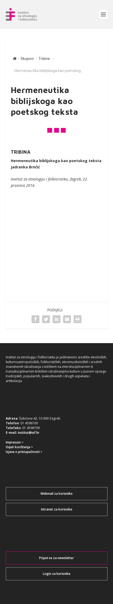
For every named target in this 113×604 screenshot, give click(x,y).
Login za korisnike (56, 573)
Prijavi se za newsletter (56, 558)
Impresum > (14, 442)
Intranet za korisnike (56, 509)
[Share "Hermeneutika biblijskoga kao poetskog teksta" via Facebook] (35, 319)
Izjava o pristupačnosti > (24, 452)
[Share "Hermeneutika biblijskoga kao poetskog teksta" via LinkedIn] (56, 319)
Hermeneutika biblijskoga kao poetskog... (49, 71)
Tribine (44, 58)
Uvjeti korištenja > (19, 447)
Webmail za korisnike (56, 493)
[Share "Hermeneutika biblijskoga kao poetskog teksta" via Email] (67, 319)
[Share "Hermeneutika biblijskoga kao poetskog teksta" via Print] (77, 319)
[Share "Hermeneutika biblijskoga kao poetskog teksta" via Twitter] (46, 319)
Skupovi (27, 58)
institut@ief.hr (28, 432)
